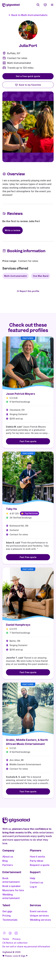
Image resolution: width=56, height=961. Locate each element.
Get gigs (7, 911)
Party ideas (36, 860)
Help (32, 878)
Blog (5, 860)
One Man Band (40, 276)
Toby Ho (11, 508)
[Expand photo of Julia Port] (28, 30)
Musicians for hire (13, 890)
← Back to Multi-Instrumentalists (28, 15)
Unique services (39, 915)
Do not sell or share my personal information (26, 946)
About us (7, 856)
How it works (37, 856)
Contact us (36, 882)
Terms (5, 939)
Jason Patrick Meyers (20, 393)
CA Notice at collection (14, 942)
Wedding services (40, 919)
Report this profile (29, 291)
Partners (7, 864)
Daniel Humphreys (18, 624)
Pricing (6, 915)
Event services (38, 911)
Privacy (16, 939)
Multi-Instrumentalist (19, 62)
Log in (33, 886)
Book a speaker (11, 886)
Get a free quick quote (28, 76)
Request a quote (39, 864)
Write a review (12, 230)
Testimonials (9, 919)
